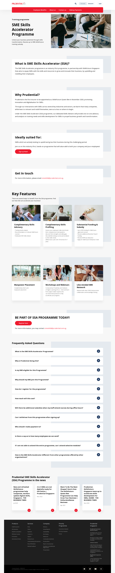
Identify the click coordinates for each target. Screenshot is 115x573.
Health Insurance (15, 527)
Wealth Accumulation (16, 531)
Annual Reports (46, 529)
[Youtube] (95, 569)
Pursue (60, 534)
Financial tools (31, 539)
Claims (29, 529)
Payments (30, 531)
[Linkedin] (90, 569)
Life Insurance (15, 529)
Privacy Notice (46, 550)
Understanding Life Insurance (34, 541)
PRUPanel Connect (16, 534)
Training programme (20, 19)
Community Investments (48, 539)
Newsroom (45, 536)
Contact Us (30, 534)
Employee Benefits (39, 10)
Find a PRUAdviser (32, 544)
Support (29, 536)
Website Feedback (32, 546)
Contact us (62, 10)
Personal (83, 3)
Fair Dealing (45, 534)
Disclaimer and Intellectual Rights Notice (49, 547)
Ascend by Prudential (63, 529)
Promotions (14, 536)
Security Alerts (46, 541)
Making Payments (75, 10)
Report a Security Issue (48, 544)
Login (100, 3)
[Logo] (23, 3)
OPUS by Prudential (63, 531)
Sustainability (46, 531)
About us (53, 10)
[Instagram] (101, 569)
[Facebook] (84, 569)
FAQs (29, 527)
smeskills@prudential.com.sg (52, 178)
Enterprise (90, 3)
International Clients (16, 539)
